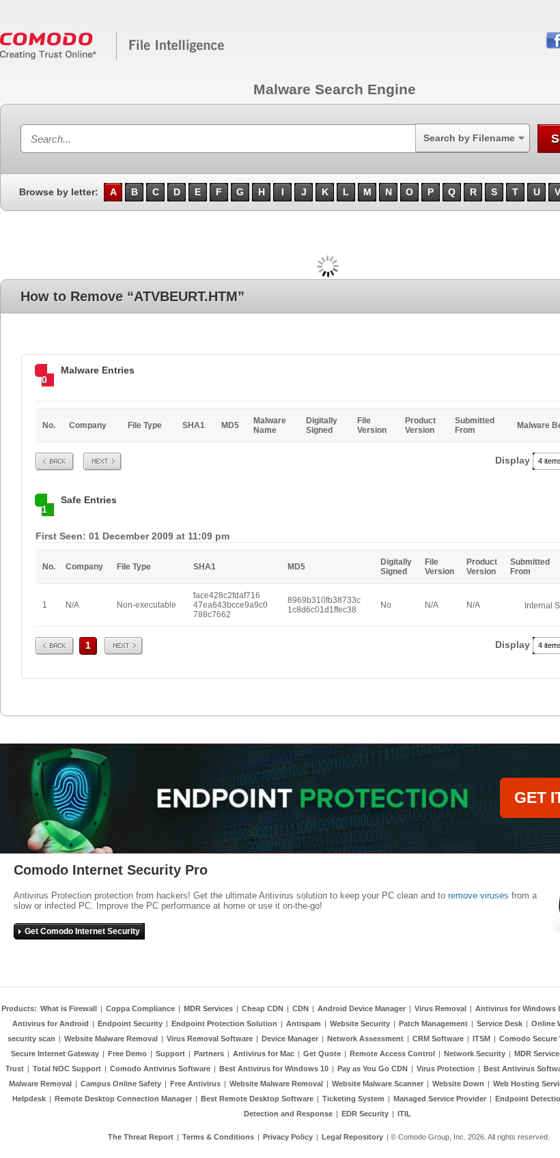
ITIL (404, 1114)
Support (170, 1053)
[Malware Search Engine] (112, 57)
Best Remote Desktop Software (257, 1099)
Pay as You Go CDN (372, 1068)
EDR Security (365, 1114)
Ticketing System (353, 1099)
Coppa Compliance (140, 1008)
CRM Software (438, 1038)
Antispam (303, 1023)
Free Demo (127, 1053)
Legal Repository (352, 1137)
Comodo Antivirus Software (160, 1068)
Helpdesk (29, 1099)
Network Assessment (365, 1038)
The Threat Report (140, 1137)
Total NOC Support (67, 1068)
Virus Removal (440, 1008)
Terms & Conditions (218, 1137)
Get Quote (322, 1053)
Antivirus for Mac (263, 1053)
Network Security (474, 1053)
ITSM (481, 1038)
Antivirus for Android (50, 1023)
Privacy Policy (288, 1137)
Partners (209, 1053)
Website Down (458, 1083)
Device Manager (290, 1038)
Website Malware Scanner (377, 1083)
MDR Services (208, 1008)
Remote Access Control (392, 1053)
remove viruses (478, 895)
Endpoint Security (130, 1023)
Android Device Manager (362, 1008)
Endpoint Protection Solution (224, 1023)
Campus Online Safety (121, 1083)
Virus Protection (446, 1068)
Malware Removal (40, 1083)
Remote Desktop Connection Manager (123, 1099)
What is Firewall (68, 1008)
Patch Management (433, 1023)
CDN (300, 1008)
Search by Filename (469, 137)
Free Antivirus (195, 1083)
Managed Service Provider (439, 1099)
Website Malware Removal (111, 1038)
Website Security (360, 1023)
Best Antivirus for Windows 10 (273, 1068)
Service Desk (499, 1023)
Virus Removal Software (210, 1038)
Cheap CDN (262, 1008)
